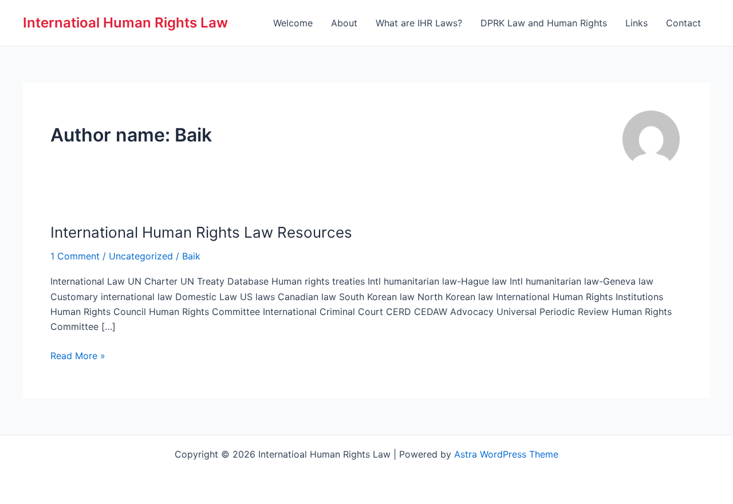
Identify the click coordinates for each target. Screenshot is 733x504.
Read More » (77, 356)
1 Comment (75, 256)
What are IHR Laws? (419, 23)
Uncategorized (141, 256)
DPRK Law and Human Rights (543, 23)
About (344, 23)
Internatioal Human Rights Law (125, 22)
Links (636, 23)
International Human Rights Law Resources (201, 232)
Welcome (293, 23)
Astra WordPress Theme (506, 454)
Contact (683, 23)
